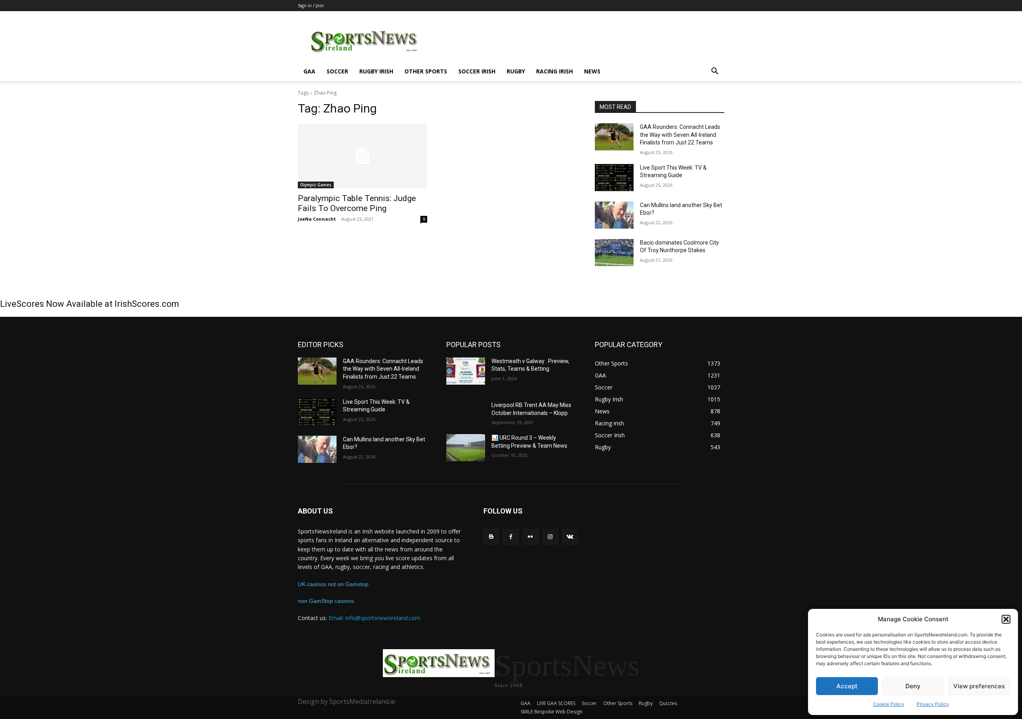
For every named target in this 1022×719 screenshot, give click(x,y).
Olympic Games (315, 185)
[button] (1006, 619)
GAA (309, 71)
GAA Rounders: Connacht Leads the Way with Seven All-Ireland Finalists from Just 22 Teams (680, 135)
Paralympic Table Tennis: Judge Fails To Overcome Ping (357, 203)
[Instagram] (550, 537)
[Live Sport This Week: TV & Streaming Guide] (614, 177)
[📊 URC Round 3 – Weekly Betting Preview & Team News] (465, 447)
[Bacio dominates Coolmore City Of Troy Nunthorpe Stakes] (614, 252)
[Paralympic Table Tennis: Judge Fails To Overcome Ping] (362, 156)
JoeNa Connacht (317, 219)
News (592, 71)
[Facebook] (511, 537)
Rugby (516, 71)
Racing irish (554, 71)
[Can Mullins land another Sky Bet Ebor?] (614, 215)
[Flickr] (530, 537)
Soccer (337, 71)
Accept (847, 686)
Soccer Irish (476, 71)
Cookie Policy (888, 704)
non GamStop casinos (326, 601)
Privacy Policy (933, 704)
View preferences (979, 686)
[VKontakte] (570, 537)
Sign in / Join (311, 5)
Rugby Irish (376, 71)
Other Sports (425, 71)
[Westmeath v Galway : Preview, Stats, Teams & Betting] (465, 371)
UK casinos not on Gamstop (333, 584)
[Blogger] (491, 537)
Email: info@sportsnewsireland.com (374, 618)
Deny (913, 686)
